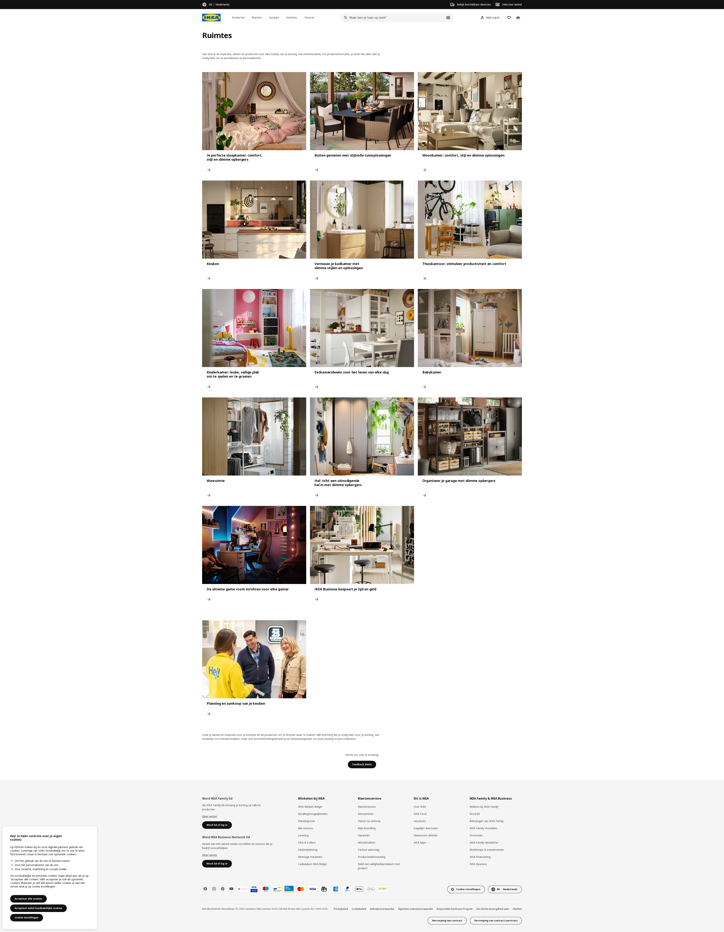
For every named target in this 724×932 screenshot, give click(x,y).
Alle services (305, 828)
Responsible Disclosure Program (455, 908)
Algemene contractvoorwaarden (415, 908)
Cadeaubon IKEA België (312, 864)
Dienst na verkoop (369, 821)
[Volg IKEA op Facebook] (205, 889)
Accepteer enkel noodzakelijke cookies (38, 908)
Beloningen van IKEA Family (487, 821)
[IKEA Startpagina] (211, 17)
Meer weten (209, 816)
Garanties (364, 835)
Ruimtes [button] (257, 17)
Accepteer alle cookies (28, 898)
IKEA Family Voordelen (483, 828)
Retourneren (365, 814)
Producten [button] (238, 17)
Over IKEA (420, 806)
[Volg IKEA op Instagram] (214, 889)
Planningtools (306, 821)
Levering (303, 835)
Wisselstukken (366, 842)
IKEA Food (420, 814)
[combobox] (392, 17)
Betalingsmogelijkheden (312, 814)
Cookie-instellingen (26, 917)
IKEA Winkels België (310, 806)
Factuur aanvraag (368, 849)
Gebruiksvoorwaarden (382, 908)
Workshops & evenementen (487, 849)
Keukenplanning (307, 849)
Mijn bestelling (367, 828)
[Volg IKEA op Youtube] (231, 889)
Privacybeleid (341, 908)
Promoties (476, 835)
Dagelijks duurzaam (426, 828)
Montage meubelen (310, 857)
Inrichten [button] (291, 17)
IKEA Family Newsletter (484, 842)
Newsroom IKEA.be (425, 835)
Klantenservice (367, 806)
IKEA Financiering (480, 857)
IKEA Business (478, 864)
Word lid (475, 814)
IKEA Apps (420, 842)
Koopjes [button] (274, 17)
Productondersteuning (371, 857)
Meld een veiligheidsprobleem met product (379, 866)
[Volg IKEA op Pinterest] (222, 889)
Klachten (517, 908)
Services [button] (309, 17)
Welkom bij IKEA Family (484, 806)
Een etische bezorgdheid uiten (492, 908)
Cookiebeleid (359, 908)
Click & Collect (307, 842)
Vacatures (420, 821)
